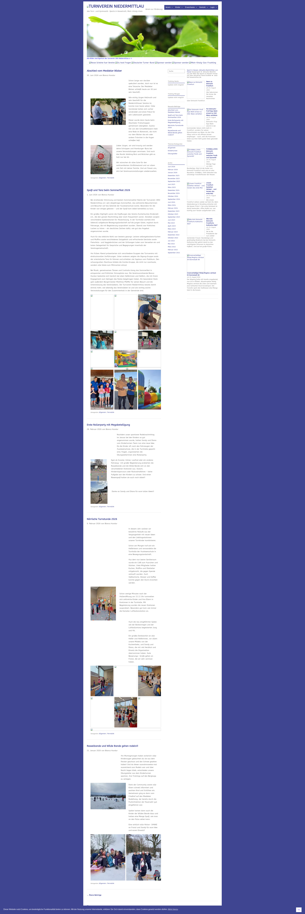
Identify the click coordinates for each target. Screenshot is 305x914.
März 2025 (172, 187)
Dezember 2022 (173, 235)
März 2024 (172, 205)
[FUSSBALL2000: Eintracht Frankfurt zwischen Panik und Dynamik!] (196, 166)
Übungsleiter (172, 154)
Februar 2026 (173, 169)
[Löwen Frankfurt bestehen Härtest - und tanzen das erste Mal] (196, 199)
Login (212, 7)
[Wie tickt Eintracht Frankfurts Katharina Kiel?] (196, 235)
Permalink (110, 178)
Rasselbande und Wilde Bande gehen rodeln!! (112, 746)
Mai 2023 (171, 223)
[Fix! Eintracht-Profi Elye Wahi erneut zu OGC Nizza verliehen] (196, 126)
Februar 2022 (173, 250)
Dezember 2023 (173, 211)
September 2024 (174, 199)
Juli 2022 (171, 241)
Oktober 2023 (173, 214)
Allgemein (102, 178)
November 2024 (174, 193)
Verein (167, 7)
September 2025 (174, 181)
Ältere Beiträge (94, 895)
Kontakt (202, 7)
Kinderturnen (172, 151)
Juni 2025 (171, 184)
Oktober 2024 (173, 196)
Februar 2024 (173, 208)
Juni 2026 (171, 166)
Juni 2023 (171, 220)
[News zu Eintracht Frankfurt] (196, 98)
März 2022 (172, 247)
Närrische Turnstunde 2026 (102, 519)
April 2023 (172, 226)
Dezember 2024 (173, 190)
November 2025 (174, 178)
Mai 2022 (171, 244)
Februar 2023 (173, 232)
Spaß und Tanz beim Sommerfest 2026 (108, 190)
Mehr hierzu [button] (173, 909)
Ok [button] (299, 910)
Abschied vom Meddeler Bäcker (104, 70)
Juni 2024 (171, 202)
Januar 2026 (172, 172)
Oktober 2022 (173, 238)
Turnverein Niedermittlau (116, 6)
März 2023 (172, 229)
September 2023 (174, 217)
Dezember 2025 (173, 175)
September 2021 (174, 253)
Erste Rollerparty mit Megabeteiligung (108, 424)
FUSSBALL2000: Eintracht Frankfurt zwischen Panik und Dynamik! (212, 153)
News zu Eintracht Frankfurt (209, 84)
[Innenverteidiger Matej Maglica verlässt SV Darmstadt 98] (196, 271)
